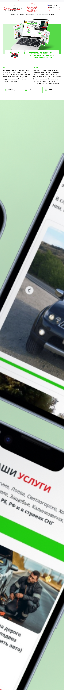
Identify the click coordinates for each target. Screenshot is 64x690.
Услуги (22, 14)
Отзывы (38, 14)
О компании (14, 14)
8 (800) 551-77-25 (54, 5)
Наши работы (30, 14)
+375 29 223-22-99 (54, 7)
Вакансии (45, 14)
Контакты (51, 14)
